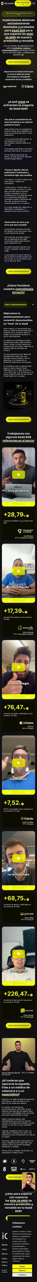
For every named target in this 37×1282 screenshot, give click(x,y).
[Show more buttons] (32, 504)
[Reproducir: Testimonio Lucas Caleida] (18, 763)
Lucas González (27, 822)
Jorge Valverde (28, 632)
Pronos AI (30, 919)
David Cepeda (28, 1015)
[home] (7, 3)
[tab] (15, 305)
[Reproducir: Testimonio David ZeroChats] (18, 954)
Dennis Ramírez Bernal (11, 1073)
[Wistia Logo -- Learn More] (28, 504)
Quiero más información (18, 62)
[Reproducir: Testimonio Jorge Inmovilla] (18, 571)
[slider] (18, 504)
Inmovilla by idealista (26, 634)
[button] (34, 3)
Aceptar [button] (22, 1266)
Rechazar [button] (22, 1270)
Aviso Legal (6, 1262)
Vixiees (30, 728)
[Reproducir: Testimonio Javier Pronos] (18, 858)
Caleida (30, 824)
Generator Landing (26, 538)
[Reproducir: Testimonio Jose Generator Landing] (18, 474)
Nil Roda (30, 726)
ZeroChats (29, 1017)
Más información (23, 3)
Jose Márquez (28, 536)
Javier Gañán (28, 917)
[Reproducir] (4, 504)
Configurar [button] (22, 1275)
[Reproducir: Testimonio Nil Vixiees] (18, 667)
